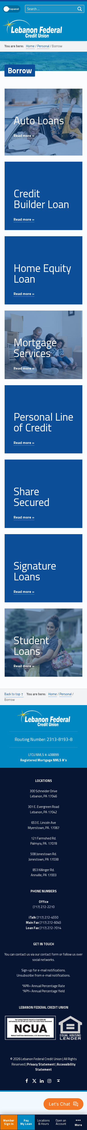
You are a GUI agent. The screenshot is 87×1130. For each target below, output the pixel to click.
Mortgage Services (35, 347)
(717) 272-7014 (50, 928)
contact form (49, 954)
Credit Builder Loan (41, 198)
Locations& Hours (43, 1122)
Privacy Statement (41, 1064)
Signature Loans (35, 571)
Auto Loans (39, 120)
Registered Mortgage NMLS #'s (43, 760)
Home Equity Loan (42, 273)
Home (30, 46)
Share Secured (32, 496)
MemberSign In (8, 1122)
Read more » (24, 135)
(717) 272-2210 (43, 906)
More (78, 1125)
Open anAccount (61, 1122)
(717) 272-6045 (50, 922)
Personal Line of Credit (43, 422)
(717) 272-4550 (47, 917)
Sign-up (26, 970)
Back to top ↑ (13, 694)
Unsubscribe (25, 975)
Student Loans (31, 645)
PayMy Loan (26, 1122)
